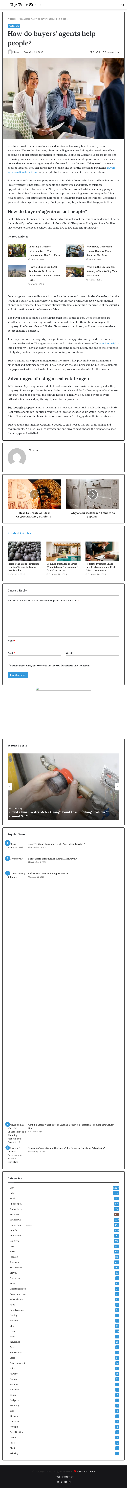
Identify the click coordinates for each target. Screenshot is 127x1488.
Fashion (14, 1256)
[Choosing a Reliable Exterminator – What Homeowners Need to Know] (17, 250)
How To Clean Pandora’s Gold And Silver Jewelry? (56, 843)
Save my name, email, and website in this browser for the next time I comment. (50, 665)
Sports (13, 1336)
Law (12, 1246)
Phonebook (16, 1203)
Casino (13, 1379)
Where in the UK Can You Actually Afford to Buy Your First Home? (101, 271)
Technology (16, 1209)
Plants (13, 1448)
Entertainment (17, 1363)
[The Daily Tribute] (26, 4)
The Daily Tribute (86, 1471)
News (13, 1251)
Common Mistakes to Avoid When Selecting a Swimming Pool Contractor (62, 567)
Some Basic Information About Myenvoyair (52, 858)
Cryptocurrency (18, 1294)
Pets (12, 1347)
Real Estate (24, 18)
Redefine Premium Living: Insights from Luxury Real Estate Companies (100, 567)
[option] (63, 786)
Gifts (12, 1357)
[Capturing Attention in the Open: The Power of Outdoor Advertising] (17, 1155)
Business (14, 1214)
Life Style (15, 1241)
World (13, 1198)
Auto (12, 1283)
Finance (14, 1320)
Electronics (16, 1352)
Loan (12, 1331)
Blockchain (15, 1235)
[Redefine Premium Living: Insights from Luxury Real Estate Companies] (102, 551)
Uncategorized (18, 1288)
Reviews (14, 1384)
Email (11, 653)
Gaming (14, 1315)
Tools (13, 1395)
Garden (13, 1437)
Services (14, 1262)
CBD (12, 1326)
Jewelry (14, 1373)
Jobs (12, 1368)
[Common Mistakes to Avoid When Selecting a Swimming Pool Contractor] (63, 551)
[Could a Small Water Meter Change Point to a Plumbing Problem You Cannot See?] (17, 1133)
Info (12, 1193)
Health (13, 1230)
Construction (17, 1310)
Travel (13, 1272)
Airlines (14, 1416)
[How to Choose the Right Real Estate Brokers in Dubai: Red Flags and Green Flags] (17, 271)
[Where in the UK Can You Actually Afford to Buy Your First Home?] (75, 271)
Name (11, 640)
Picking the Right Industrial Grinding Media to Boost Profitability (23, 567)
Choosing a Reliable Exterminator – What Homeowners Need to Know (44, 251)
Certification (16, 1432)
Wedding (14, 1405)
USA (12, 1187)
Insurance (15, 1341)
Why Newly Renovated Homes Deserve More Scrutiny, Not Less (99, 251)
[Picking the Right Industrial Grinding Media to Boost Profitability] (25, 551)
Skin (12, 1411)
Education (15, 1278)
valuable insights (109, 343)
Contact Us (68, 1476)
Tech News (15, 1219)
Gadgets (14, 1400)
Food (12, 1304)
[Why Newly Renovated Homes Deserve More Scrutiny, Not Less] (75, 250)
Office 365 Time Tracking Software (48, 873)
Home (13, 18)
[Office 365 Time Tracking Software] (17, 996)
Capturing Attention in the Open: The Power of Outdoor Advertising (66, 1147)
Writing (14, 1426)
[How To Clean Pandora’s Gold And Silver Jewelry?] (17, 848)
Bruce (16, 52)
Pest (12, 1442)
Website (70, 653)
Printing (14, 1453)
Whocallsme (16, 1299)
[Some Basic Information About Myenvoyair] (17, 863)
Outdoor (14, 1421)
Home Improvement (21, 1225)
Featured (14, 1389)
